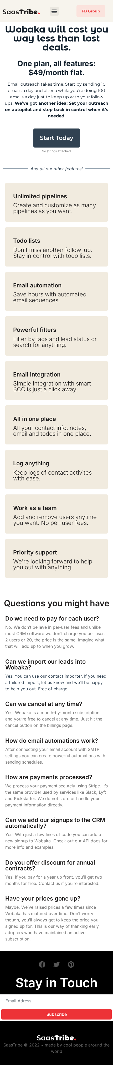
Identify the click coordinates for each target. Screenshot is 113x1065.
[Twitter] (56, 964)
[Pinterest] (71, 964)
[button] (54, 11)
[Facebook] (42, 964)
